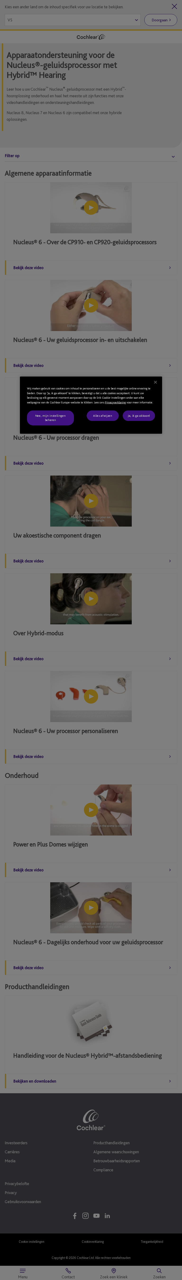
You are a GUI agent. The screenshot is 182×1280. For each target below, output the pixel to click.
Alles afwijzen (102, 415)
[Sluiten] (155, 382)
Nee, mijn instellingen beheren (50, 418)
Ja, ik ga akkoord (139, 415)
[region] (91, 405)
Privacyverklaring (115, 402)
